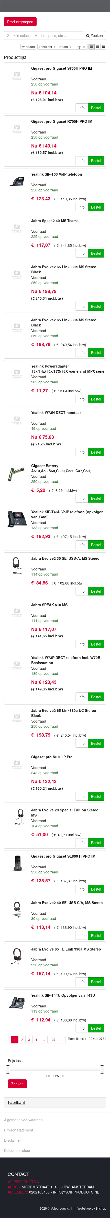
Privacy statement (18, 1129)
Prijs (78, 46)
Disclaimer (12, 1140)
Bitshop (101, 1208)
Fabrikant (46, 46)
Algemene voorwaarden (23, 1119)
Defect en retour (17, 1150)
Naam (64, 46)
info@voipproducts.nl (76, 1192)
